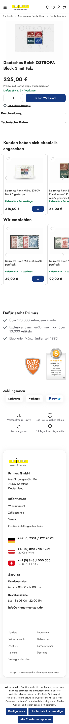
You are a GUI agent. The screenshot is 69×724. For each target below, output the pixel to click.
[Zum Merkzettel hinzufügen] (8, 158)
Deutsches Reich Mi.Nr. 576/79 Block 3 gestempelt (22, 192)
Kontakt (13, 653)
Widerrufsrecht (16, 506)
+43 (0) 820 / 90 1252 (34, 549)
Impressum (43, 632)
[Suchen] (48, 7)
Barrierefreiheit (45, 646)
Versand (12, 519)
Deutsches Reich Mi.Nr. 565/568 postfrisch (23, 263)
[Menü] (5, 7)
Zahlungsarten (16, 513)
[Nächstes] (63, 178)
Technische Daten (14, 122)
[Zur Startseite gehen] (20, 7)
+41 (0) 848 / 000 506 (34, 560)
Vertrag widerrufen (19, 659)
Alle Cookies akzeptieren (35, 719)
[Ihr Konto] (58, 7)
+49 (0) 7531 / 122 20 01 (36, 538)
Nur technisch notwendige (47, 711)
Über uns (42, 653)
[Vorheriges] (5, 178)
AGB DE (13, 646)
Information (17, 499)
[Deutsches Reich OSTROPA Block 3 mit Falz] (34, 40)
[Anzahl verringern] (6, 98)
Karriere (13, 632)
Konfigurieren (16, 711)
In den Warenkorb (45, 98)
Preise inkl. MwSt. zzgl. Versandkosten (26, 86)
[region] (34, 40)
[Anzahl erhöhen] (20, 98)
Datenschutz (43, 639)
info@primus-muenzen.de (25, 607)
